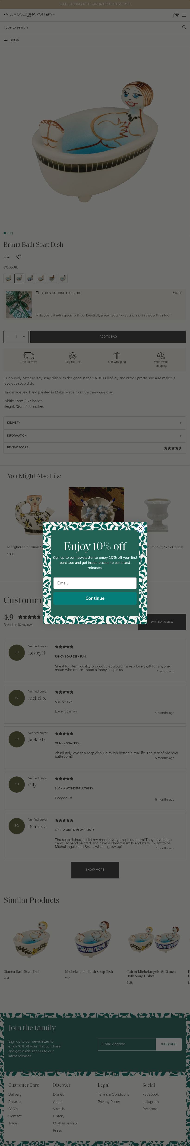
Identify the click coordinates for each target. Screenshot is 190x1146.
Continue (95, 598)
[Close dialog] (140, 528)
